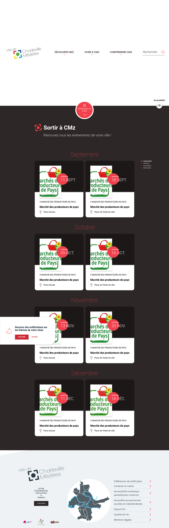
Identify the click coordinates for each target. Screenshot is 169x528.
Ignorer (35, 337)
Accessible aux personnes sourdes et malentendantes (128, 502)
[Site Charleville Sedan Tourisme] (41, 522)
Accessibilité (159, 100)
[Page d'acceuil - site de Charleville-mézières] (24, 53)
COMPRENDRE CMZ (121, 52)
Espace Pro (119, 509)
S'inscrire (21, 337)
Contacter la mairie (124, 486)
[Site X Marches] (54, 522)
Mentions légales (123, 519)
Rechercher (150, 52)
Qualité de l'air (121, 514)
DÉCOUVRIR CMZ (64, 52)
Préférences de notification (128, 481)
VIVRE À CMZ (91, 52)
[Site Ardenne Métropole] (27, 522)
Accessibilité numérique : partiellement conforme (127, 493)
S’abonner (41, 503)
